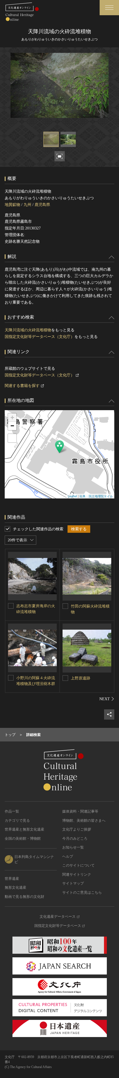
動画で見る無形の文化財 (24, 897)
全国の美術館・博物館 (23, 838)
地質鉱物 (12, 205)
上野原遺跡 (80, 678)
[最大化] (12, 438)
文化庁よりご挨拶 (76, 829)
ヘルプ (67, 856)
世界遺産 (12, 879)
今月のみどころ (74, 838)
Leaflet (72, 496)
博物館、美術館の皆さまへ (83, 820)
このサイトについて (78, 865)
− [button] (12, 425)
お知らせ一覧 (73, 847)
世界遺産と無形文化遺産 (24, 829)
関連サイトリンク (76, 874)
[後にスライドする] (106, 699)
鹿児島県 (42, 205)
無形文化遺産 (15, 887)
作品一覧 (12, 811)
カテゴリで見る (17, 820)
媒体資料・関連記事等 (80, 811)
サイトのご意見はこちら (82, 892)
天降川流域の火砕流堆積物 (28, 330)
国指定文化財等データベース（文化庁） (39, 337)
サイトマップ (73, 883)
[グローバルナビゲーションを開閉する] (109, 7)
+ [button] (12, 417)
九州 (27, 205)
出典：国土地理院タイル (96, 496)
